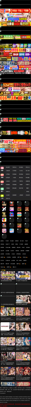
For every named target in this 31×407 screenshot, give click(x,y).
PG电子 (26, 240)
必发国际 (2, 254)
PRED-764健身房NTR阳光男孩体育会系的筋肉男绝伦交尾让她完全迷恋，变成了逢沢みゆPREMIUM (8, 380)
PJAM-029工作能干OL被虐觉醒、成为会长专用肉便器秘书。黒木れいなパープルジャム (7, 335)
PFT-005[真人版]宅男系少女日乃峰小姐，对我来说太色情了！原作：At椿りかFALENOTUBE (8, 350)
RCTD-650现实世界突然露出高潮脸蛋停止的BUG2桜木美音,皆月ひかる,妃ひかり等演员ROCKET (23, 365)
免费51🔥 (19, 257)
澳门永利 (22, 240)
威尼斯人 (2, 240)
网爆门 (27, 188)
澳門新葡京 (19, 254)
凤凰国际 (2, 247)
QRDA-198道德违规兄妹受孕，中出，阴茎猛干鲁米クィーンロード (7, 364)
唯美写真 (21, 188)
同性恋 (27, 191)
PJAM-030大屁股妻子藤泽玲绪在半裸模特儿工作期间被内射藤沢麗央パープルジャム (23, 320)
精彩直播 (18, 247)
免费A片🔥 (24, 263)
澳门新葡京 (8, 254)
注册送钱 (2, 244)
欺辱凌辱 (8, 177)
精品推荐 (8, 167)
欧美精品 (21, 167)
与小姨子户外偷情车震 (21, 280)
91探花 (14, 177)
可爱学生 (21, 181)
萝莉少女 (28, 167)
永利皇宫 (24, 254)
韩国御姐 (14, 174)
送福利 (12, 244)
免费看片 (25, 260)
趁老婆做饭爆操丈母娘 (6, 280)
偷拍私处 (17, 250)
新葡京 (16, 244)
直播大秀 (7, 263)
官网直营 (17, 240)
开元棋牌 (12, 240)
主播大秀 (2, 250)
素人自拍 (28, 170)
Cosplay (21, 170)
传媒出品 (8, 191)
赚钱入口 (14, 267)
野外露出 (28, 177)
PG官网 (7, 240)
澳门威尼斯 (13, 263)
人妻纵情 (21, 195)
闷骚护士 (28, 184)
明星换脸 (14, 184)
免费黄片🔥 (9, 267)
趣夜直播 (22, 250)
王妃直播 (7, 250)
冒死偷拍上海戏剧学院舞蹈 (22, 292)
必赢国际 (26, 244)
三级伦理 (8, 170)
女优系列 (14, 181)
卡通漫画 (8, 188)
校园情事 (14, 195)
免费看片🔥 (3, 257)
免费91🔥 (18, 263)
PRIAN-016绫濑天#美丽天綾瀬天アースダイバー (22, 348)
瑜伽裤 (21, 184)
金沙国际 (13, 260)
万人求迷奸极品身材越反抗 (7, 304)
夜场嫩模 (27, 250)
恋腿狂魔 (28, 181)
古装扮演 (8, 181)
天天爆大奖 (8, 260)
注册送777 (8, 244)
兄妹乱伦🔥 (3, 267)
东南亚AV (28, 174)
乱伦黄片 (12, 250)
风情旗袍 (8, 184)
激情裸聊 (14, 257)
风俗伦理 (28, 195)
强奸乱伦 (14, 167)
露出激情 (14, 188)
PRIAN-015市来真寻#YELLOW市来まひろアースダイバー (8, 320)
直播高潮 (13, 247)
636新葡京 (9, 257)
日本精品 (14, 170)
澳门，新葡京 (19, 260)
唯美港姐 (21, 174)
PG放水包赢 (8, 247)
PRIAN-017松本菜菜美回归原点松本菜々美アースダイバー (22, 334)
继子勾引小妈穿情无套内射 (7, 292)
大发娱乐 (13, 254)
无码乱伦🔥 (25, 257)
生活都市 (8, 195)
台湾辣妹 (8, 174)
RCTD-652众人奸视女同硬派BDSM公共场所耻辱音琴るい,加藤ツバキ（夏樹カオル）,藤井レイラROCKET (23, 380)
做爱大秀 (2, 263)
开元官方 (2, 260)
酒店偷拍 (28, 247)
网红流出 (21, 177)
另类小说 (8, 198)
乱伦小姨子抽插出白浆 (21, 304)
